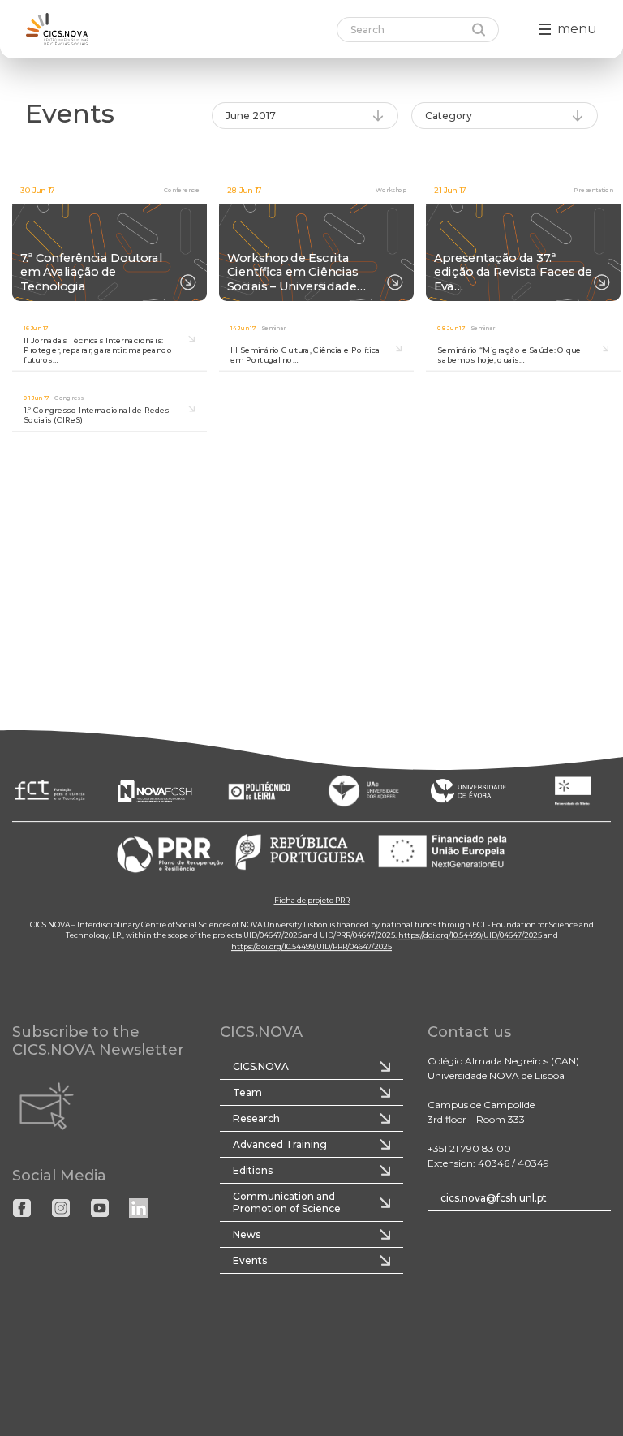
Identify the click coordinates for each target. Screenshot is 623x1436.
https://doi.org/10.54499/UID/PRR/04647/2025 (311, 946)
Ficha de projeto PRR (312, 900)
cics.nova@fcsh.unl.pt (493, 1198)
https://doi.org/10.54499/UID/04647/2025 (470, 935)
